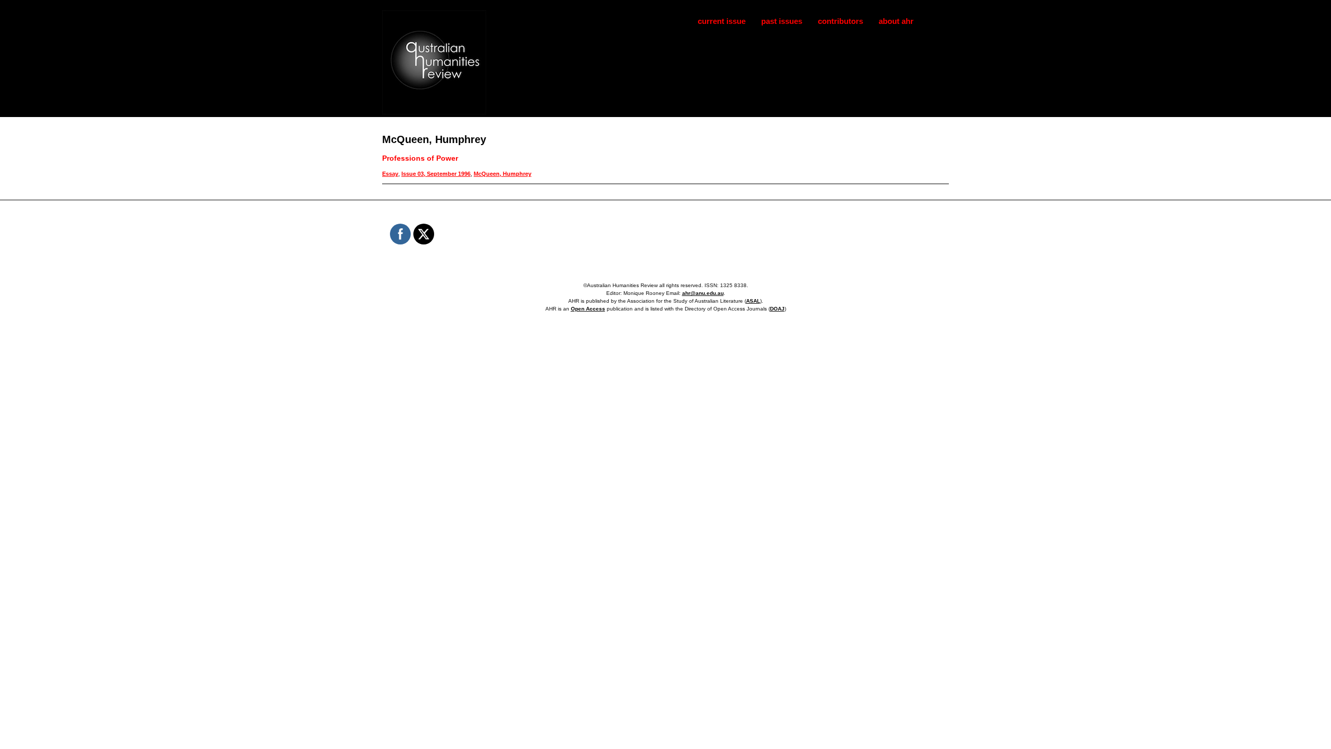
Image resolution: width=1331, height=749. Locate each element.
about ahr (896, 21)
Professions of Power (420, 158)
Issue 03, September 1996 (436, 174)
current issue (722, 21)
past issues (781, 21)
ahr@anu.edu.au (703, 293)
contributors (840, 21)
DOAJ (777, 309)
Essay (390, 174)
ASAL (753, 301)
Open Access (588, 309)
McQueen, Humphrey (502, 174)
